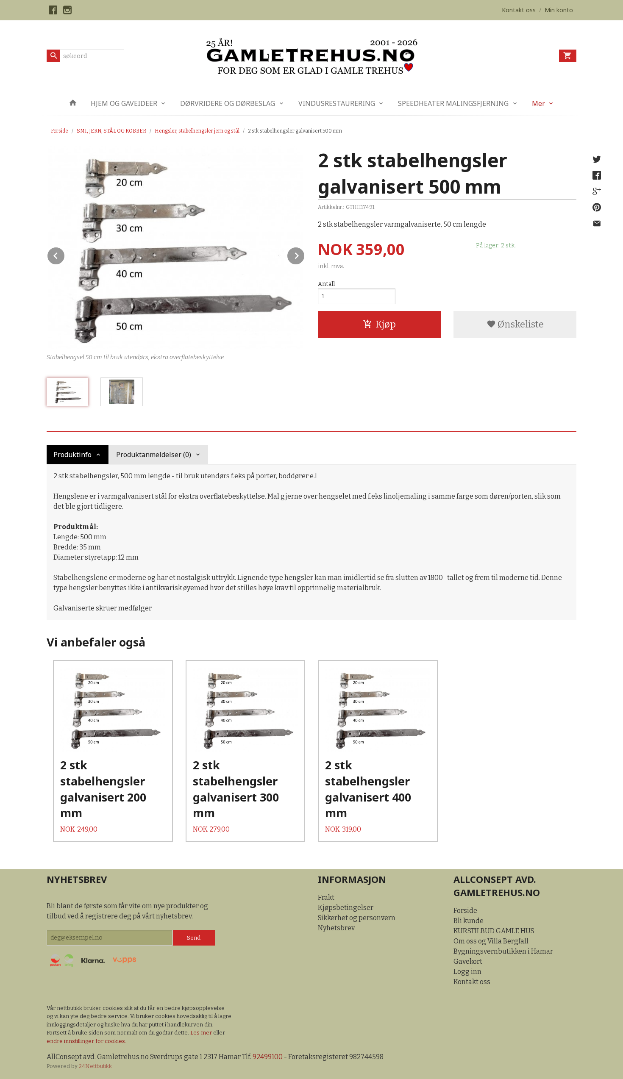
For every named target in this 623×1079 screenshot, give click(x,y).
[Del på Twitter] (596, 159)
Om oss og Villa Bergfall (490, 941)
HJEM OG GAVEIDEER (124, 103)
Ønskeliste (520, 324)
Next (304, 254)
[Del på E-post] (596, 223)
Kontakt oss (471, 982)
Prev (64, 254)
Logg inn (467, 972)
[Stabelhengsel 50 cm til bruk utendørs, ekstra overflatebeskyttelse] (176, 247)
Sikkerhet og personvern (356, 918)
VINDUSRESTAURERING (336, 103)
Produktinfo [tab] (72, 454)
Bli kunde (468, 921)
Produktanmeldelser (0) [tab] (153, 454)
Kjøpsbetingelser (345, 908)
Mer (538, 103)
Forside (59, 131)
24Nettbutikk (95, 1066)
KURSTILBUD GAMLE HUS (493, 931)
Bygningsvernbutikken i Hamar (503, 951)
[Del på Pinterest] (596, 207)
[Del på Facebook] (596, 175)
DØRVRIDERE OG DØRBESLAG (227, 103)
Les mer (201, 1032)
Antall (326, 284)
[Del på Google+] (596, 191)
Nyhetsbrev (336, 928)
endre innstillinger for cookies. (86, 1041)
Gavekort (467, 961)
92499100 (268, 1057)
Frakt (326, 897)
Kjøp (385, 324)
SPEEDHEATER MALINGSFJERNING (453, 103)
